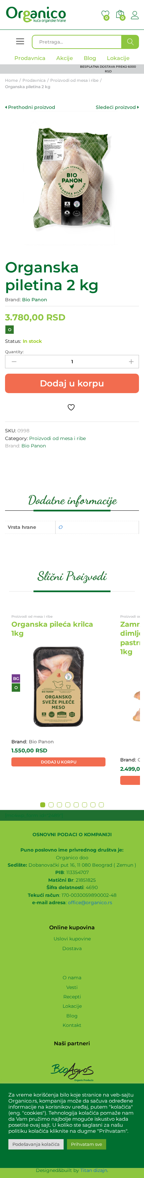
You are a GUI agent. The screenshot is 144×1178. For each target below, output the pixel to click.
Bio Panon (34, 300)
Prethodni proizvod (31, 107)
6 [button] (84, 804)
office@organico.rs (90, 903)
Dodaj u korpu (72, 383)
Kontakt (72, 1025)
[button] (58, 761)
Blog (72, 1016)
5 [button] (76, 804)
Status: (13, 341)
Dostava (72, 948)
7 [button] (92, 804)
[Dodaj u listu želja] (72, 407)
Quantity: (14, 352)
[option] (58, 690)
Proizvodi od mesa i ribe (57, 438)
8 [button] (101, 804)
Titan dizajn (93, 1170)
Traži (130, 42)
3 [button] (59, 804)
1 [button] (42, 804)
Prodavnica (30, 58)
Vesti (72, 987)
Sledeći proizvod (116, 107)
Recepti (72, 997)
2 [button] (51, 804)
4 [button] (67, 804)
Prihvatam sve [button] (86, 1144)
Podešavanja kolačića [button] (36, 1144)
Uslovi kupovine (72, 939)
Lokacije (72, 1006)
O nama (72, 978)
